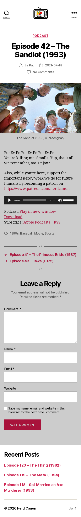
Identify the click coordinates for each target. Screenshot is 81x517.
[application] (40, 200)
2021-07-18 (53, 65)
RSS (57, 222)
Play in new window (38, 211)
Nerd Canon (26, 508)
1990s (14, 233)
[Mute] (60, 200)
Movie (38, 233)
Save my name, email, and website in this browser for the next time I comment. (36, 410)
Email (9, 369)
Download (13, 217)
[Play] (9, 200)
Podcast (41, 35)
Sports (49, 233)
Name (10, 349)
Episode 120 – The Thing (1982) (32, 465)
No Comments (43, 72)
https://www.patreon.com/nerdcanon (37, 188)
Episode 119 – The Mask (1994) (31, 475)
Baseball (26, 233)
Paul (32, 65)
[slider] (69, 200)
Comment (12, 309)
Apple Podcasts (36, 222)
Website (10, 388)
